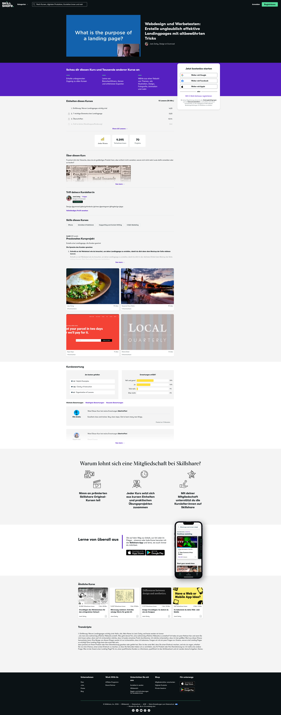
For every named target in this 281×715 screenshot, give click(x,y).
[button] (27, 4)
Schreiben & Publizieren (86, 225)
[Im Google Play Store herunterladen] (156, 553)
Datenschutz (136, 704)
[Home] (8, 4)
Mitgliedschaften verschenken (165, 682)
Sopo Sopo (70, 352)
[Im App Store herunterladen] (135, 553)
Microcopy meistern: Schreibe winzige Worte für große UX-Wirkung (122, 612)
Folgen (84, 196)
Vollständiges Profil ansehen (77, 211)
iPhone (70, 225)
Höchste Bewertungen (74, 403)
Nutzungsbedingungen (210, 100)
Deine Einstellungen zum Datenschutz (161, 704)
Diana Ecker (126, 352)
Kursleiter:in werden (136, 685)
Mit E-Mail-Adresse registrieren (198, 96)
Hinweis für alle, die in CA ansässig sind (142, 706)
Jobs (82, 685)
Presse (83, 688)
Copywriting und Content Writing (110, 225)
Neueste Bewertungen (114, 403)
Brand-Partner (110, 685)
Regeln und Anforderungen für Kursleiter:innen (139, 692)
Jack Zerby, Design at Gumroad (162, 44)
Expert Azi (76, 439)
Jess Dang (70, 306)
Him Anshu (76, 417)
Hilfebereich (134, 688)
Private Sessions (160, 688)
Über (82, 682)
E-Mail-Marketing (133, 225)
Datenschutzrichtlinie (194, 102)
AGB (144, 704)
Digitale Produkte (161, 685)
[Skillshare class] (93, 596)
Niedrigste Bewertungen (94, 403)
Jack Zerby (80, 196)
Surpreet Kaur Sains (128, 306)
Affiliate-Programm (112, 682)
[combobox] (59, 4)
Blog (82, 691)
